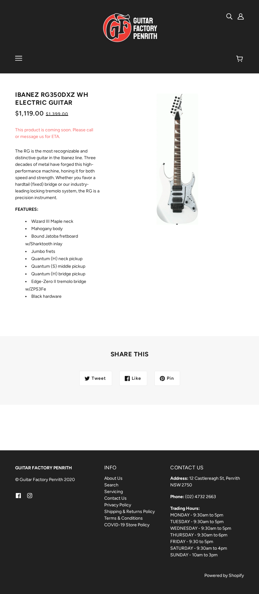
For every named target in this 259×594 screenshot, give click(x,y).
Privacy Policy (117, 505)
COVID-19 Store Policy (126, 525)
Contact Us (115, 498)
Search (111, 485)
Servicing (113, 491)
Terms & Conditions (123, 518)
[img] (229, 16)
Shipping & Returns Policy (129, 511)
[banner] (130, 28)
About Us (113, 478)
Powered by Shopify (224, 575)
